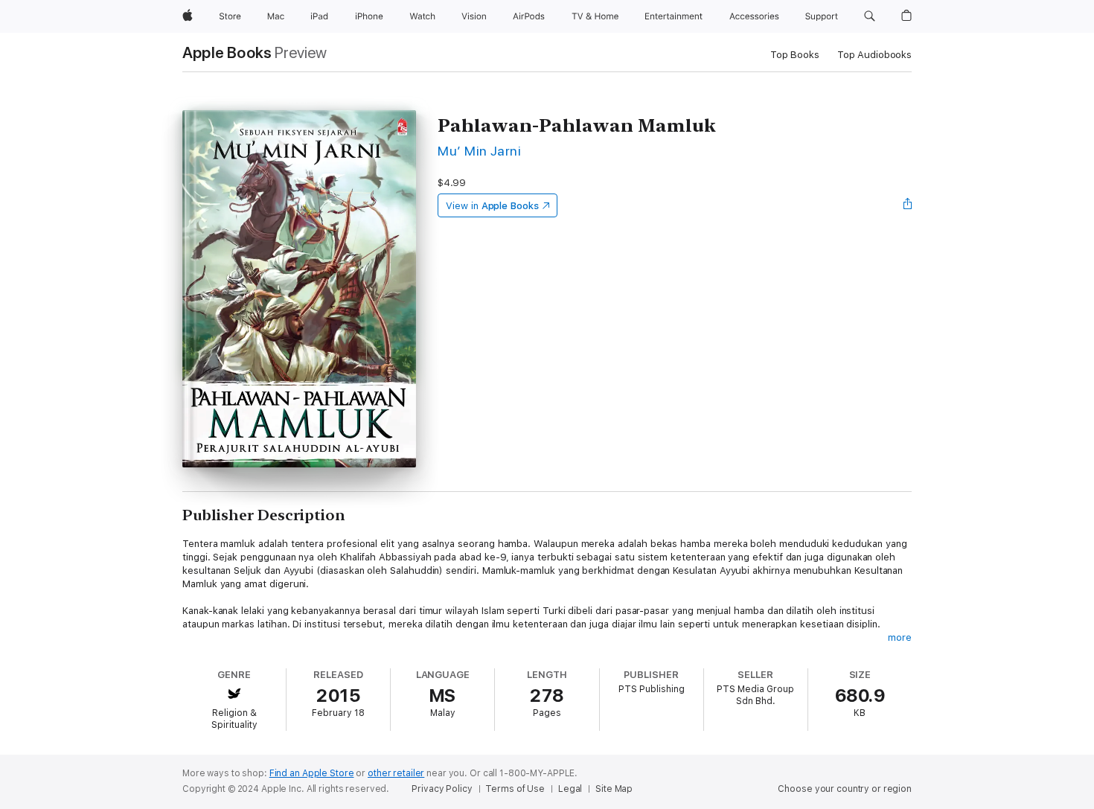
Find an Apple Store (311, 773)
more (900, 637)
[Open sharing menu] (908, 205)
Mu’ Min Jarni (479, 151)
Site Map (614, 789)
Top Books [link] (794, 54)
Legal (570, 789)
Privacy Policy (442, 789)
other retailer (396, 773)
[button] (869, 16)
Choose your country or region (845, 789)
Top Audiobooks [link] (874, 54)
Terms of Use (515, 789)
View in (492, 205)
